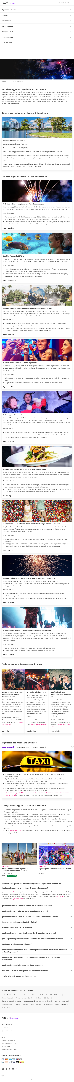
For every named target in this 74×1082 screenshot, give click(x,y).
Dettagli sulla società (8, 1040)
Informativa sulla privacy (9, 1043)
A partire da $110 (8, 654)
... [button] (8, 81)
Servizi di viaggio (7, 26)
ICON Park (59, 896)
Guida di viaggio (47, 1001)
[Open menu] (71, 3)
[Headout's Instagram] (6, 1069)
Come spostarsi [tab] (8, 747)
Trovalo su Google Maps (38, 724)
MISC (12, 81)
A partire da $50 (8, 441)
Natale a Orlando (7, 1004)
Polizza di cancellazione (9, 1049)
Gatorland (37, 998)
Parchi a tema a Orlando (51, 1004)
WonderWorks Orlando (40, 995)
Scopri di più (7, 550)
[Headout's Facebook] (13, 1069)
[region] (37, 702)
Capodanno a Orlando (62, 1001)
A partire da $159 (8, 387)
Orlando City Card (15, 830)
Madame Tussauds (7, 998)
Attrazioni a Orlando (21, 1004)
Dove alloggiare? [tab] (39, 747)
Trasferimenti (6, 21)
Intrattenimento (7, 37)
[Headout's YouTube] (9, 1069)
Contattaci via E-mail (10, 1031)
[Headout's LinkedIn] (3, 1069)
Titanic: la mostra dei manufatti (11, 1001)
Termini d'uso (6, 1046)
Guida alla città (7, 42)
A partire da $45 (8, 602)
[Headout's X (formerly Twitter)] (16, 1069)
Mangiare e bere (7, 32)
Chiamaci (6, 1028)
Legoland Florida (17, 899)
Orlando (4, 81)
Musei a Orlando (35, 1004)
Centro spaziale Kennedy (22, 995)
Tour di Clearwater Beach (24, 998)
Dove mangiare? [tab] (23, 747)
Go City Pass (6, 1007)
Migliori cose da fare (9, 10)
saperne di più (7, 496)
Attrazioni (5, 15)
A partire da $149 (8, 280)
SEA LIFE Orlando (55, 995)
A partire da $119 (8, 228)
